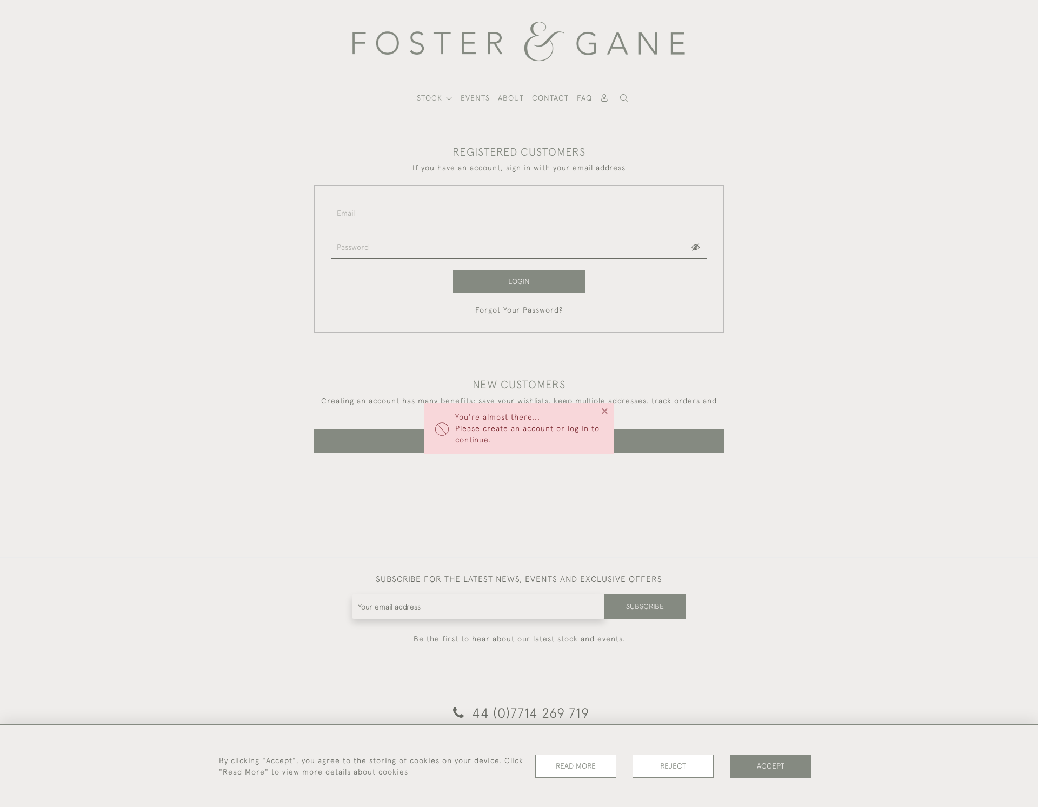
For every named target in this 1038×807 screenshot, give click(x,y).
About (511, 98)
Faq (584, 98)
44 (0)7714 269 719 (528, 712)
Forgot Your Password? (519, 310)
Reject (673, 766)
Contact (550, 98)
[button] (623, 98)
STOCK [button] (431, 98)
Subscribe (645, 606)
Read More (576, 766)
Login (519, 281)
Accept (770, 766)
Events (475, 98)
